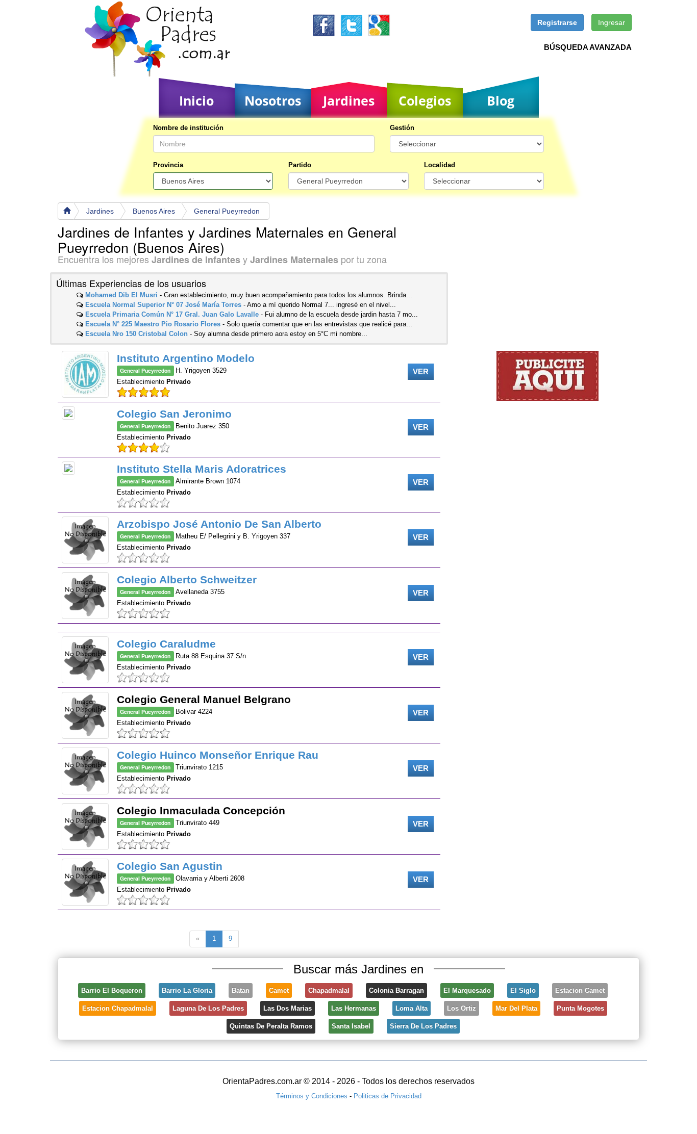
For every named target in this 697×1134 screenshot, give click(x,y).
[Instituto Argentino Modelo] (85, 374)
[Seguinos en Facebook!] (323, 25)
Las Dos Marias (287, 1008)
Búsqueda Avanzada (588, 47)
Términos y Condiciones (311, 1096)
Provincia (168, 165)
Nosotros (272, 100)
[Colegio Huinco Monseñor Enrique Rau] (85, 771)
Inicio (196, 100)
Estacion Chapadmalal (117, 1008)
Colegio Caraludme (166, 644)
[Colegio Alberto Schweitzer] (85, 595)
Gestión (402, 128)
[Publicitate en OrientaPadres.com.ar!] (547, 375)
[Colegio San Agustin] (85, 882)
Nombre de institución (188, 128)
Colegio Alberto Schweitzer (187, 579)
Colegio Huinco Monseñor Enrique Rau (217, 755)
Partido (299, 165)
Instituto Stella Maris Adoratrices (201, 469)
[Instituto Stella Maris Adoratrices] (68, 468)
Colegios (425, 100)
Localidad (439, 165)
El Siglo (523, 990)
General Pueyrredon (227, 211)
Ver (421, 371)
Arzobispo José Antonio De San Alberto (219, 524)
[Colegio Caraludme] (85, 659)
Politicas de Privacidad (387, 1096)
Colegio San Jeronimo (174, 414)
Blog (500, 100)
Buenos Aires (154, 211)
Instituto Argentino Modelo (186, 358)
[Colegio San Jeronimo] (68, 413)
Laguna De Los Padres (208, 1008)
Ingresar (611, 22)
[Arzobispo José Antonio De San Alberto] (85, 540)
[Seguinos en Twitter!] (351, 25)
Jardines (349, 100)
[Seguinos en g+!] (378, 25)
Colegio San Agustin (169, 866)
